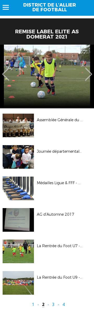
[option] (47, 76)
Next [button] (88, 70)
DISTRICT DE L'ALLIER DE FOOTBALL (49, 7)
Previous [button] (5, 70)
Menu (8, 7)
